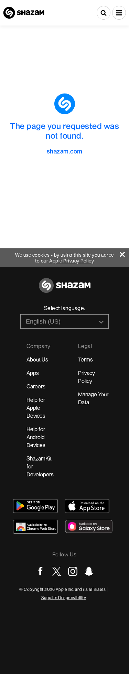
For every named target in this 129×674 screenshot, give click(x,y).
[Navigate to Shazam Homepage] (23, 13)
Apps (32, 372)
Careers (35, 386)
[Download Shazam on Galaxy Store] (89, 526)
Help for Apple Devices (35, 407)
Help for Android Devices (35, 437)
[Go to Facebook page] (40, 571)
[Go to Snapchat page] (89, 571)
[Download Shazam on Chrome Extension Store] (35, 527)
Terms (85, 359)
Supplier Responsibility (63, 597)
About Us (37, 359)
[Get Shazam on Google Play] (35, 506)
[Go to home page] (64, 289)
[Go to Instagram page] (72, 571)
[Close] (124, 252)
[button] (119, 13)
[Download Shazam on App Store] (87, 506)
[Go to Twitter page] (56, 571)
